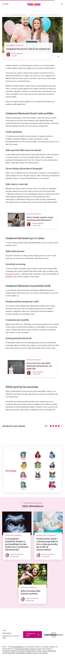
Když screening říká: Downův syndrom (30, 592)
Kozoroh (38, 479)
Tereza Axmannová (16, 554)
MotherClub (15, 651)
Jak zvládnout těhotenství (17, 15)
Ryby (52, 469)
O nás (4, 630)
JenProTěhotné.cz (6, 15)
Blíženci (23, 489)
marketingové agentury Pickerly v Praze (28, 649)
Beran (52, 489)
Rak (38, 469)
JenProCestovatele (8, 653)
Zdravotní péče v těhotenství (46, 535)
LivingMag (28, 653)
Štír (52, 459)
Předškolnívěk (30, 651)
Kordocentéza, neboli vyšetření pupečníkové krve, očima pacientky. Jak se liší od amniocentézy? (47, 544)
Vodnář (23, 459)
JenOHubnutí (43, 653)
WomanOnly (6, 651)
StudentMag (51, 651)
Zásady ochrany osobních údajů (10, 637)
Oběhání (22, 651)
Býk (52, 479)
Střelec (23, 469)
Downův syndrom (14, 274)
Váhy (37, 459)
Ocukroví (35, 653)
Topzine (38, 651)
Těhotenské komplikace (13, 535)
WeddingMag (20, 653)
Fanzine (44, 651)
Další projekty (6, 633)
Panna (23, 479)
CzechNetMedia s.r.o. (18, 647)
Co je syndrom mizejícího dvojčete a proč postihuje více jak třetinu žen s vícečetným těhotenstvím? (17, 544)
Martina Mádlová (16, 54)
